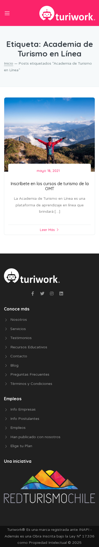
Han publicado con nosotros (35, 437)
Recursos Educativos (28, 347)
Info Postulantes (24, 418)
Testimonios (21, 338)
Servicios (18, 329)
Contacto (18, 356)
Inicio (8, 63)
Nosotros (18, 319)
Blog (14, 365)
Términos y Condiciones (31, 383)
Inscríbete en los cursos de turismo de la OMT (50, 186)
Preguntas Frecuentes (29, 374)
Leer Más (47, 230)
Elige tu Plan (21, 446)
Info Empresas (23, 409)
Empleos (18, 427)
